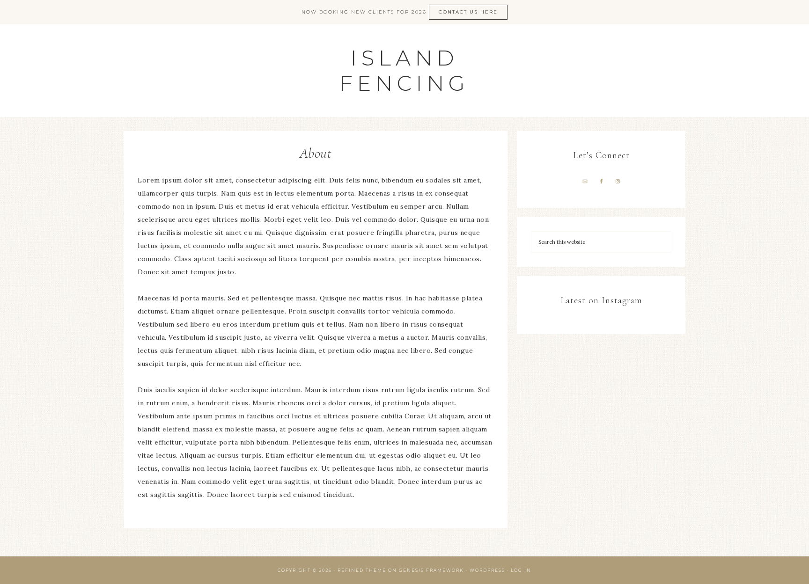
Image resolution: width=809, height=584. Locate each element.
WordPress (487, 570)
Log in (521, 570)
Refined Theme (362, 570)
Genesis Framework (431, 570)
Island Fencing (404, 70)
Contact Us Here (468, 12)
